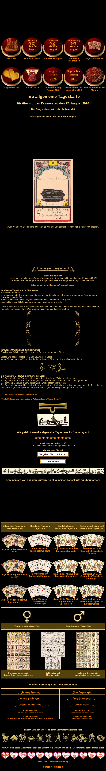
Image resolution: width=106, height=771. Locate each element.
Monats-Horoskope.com (30, 699)
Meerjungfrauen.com (82, 717)
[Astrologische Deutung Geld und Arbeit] (53, 669)
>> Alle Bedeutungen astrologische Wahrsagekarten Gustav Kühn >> (31, 399)
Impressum (42, 762)
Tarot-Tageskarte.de (82, 693)
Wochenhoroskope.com (30, 705)
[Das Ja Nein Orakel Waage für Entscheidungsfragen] (32, 86)
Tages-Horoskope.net (82, 699)
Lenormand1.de (82, 711)
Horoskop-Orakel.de (30, 693)
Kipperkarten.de (30, 711)
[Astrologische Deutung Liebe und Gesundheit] (87, 668)
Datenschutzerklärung (58, 762)
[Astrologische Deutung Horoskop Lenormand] (18, 669)
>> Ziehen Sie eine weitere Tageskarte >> (19, 394)
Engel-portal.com (30, 717)
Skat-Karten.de (82, 705)
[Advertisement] (53, 19)
